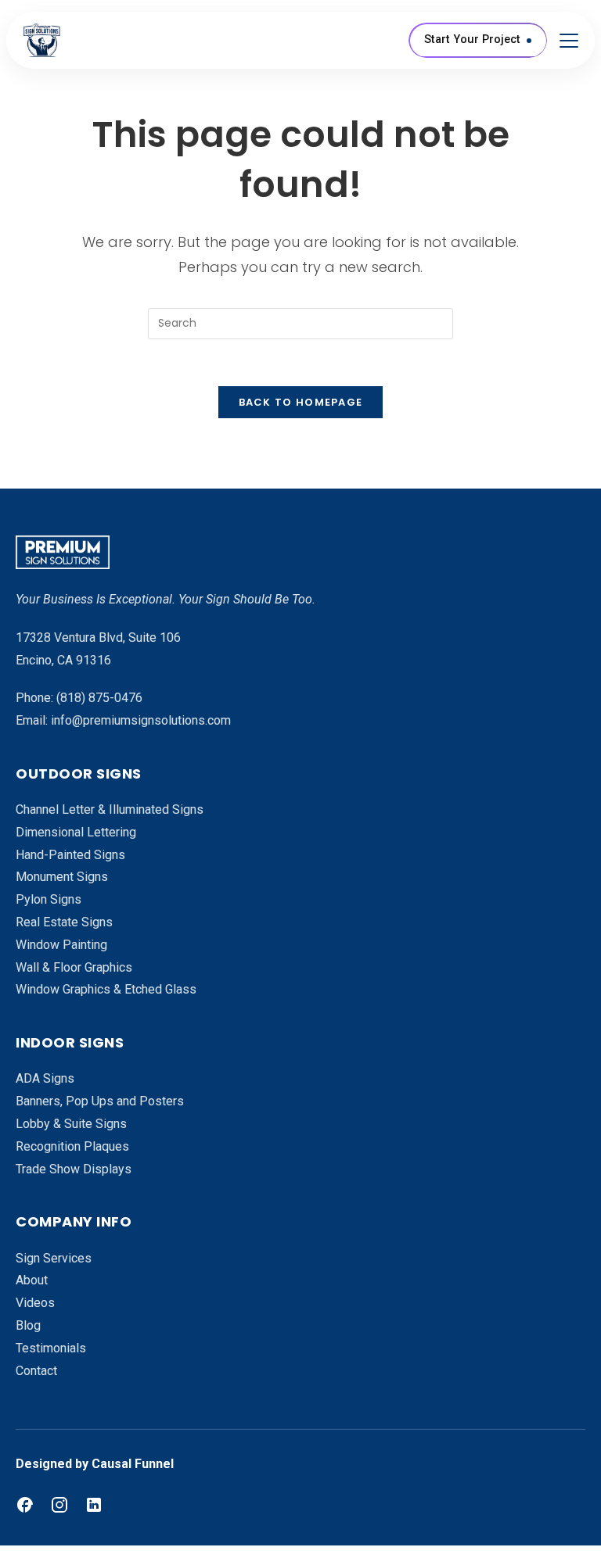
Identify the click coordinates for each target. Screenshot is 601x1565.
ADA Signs (45, 1078)
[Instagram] (59, 1504)
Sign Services (54, 1258)
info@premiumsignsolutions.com (141, 720)
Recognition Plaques (72, 1146)
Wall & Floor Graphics (74, 967)
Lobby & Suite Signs (71, 1123)
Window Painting (61, 944)
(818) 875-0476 (99, 697)
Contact (36, 1370)
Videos (35, 1302)
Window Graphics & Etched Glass (106, 989)
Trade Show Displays (73, 1169)
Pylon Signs (48, 899)
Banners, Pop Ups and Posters (100, 1101)
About (32, 1280)
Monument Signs (62, 876)
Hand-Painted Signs (70, 854)
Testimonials (51, 1348)
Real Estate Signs (64, 922)
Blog (28, 1325)
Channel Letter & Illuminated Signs (109, 809)
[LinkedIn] (94, 1504)
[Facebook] (25, 1504)
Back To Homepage (301, 402)
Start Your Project (472, 39)
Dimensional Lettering (76, 832)
